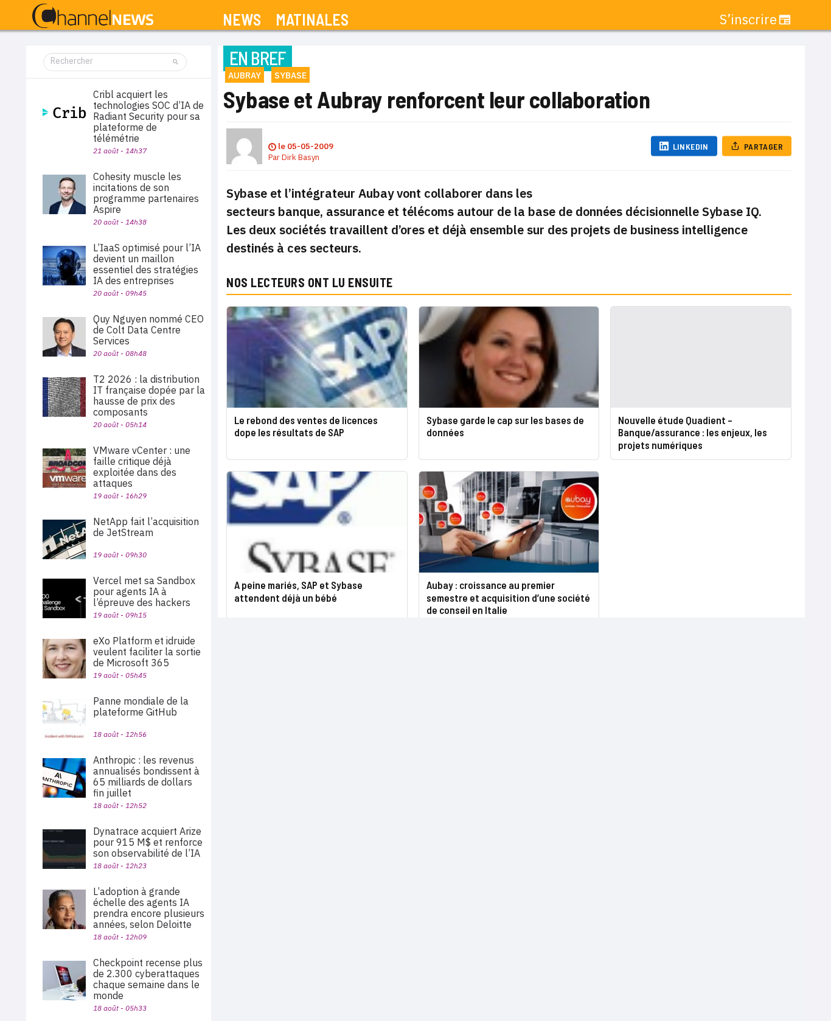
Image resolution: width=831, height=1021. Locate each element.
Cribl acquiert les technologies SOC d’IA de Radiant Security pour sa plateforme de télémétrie (148, 116)
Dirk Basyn (300, 157)
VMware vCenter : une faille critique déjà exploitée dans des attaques (141, 466)
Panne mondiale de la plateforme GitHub (141, 706)
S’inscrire (748, 19)
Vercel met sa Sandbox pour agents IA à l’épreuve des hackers (144, 591)
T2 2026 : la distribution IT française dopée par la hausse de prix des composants (149, 395)
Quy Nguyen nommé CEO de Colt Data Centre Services (148, 330)
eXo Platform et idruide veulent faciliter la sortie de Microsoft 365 (147, 652)
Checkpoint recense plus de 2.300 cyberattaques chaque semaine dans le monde (148, 979)
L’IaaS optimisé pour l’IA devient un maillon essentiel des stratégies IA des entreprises (147, 264)
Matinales (312, 20)
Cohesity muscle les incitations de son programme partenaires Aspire (146, 192)
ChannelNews (92, 16)
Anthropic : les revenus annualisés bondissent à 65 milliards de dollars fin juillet (146, 776)
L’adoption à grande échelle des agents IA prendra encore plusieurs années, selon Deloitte (148, 907)
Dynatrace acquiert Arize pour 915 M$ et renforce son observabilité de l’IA (148, 842)
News (242, 20)
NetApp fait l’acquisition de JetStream (146, 526)
